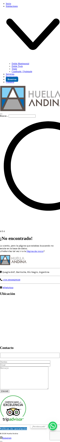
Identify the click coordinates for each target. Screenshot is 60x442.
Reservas (12, 79)
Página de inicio (35, 251)
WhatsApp (8, 287)
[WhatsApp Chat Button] (52, 426)
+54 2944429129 (11, 279)
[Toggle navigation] (1, 113)
